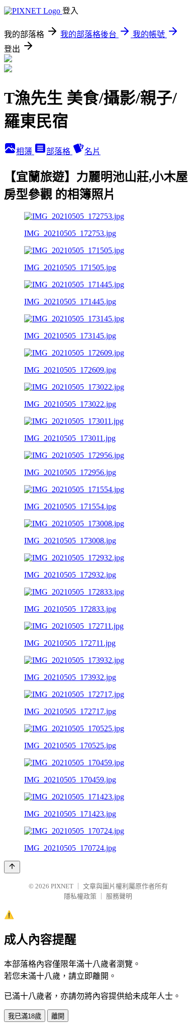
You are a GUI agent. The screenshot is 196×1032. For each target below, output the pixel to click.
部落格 (59, 151)
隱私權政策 (80, 896)
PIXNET (62, 886)
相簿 (25, 151)
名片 (92, 151)
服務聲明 (119, 896)
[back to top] (12, 867)
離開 (57, 1016)
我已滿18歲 (24, 1016)
